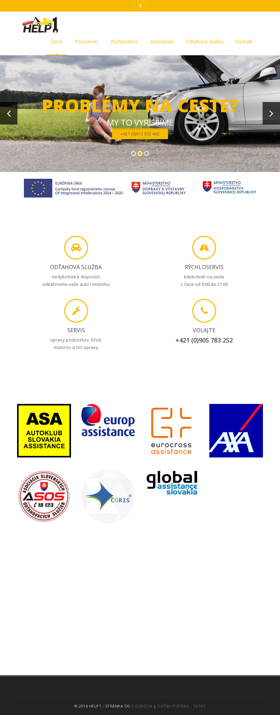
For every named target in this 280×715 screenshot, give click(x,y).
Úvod (56, 41)
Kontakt (244, 41)
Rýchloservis (124, 41)
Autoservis (161, 41)
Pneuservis (86, 41)
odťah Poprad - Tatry (181, 706)
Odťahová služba (204, 41)
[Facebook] (140, 6)
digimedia (142, 706)
